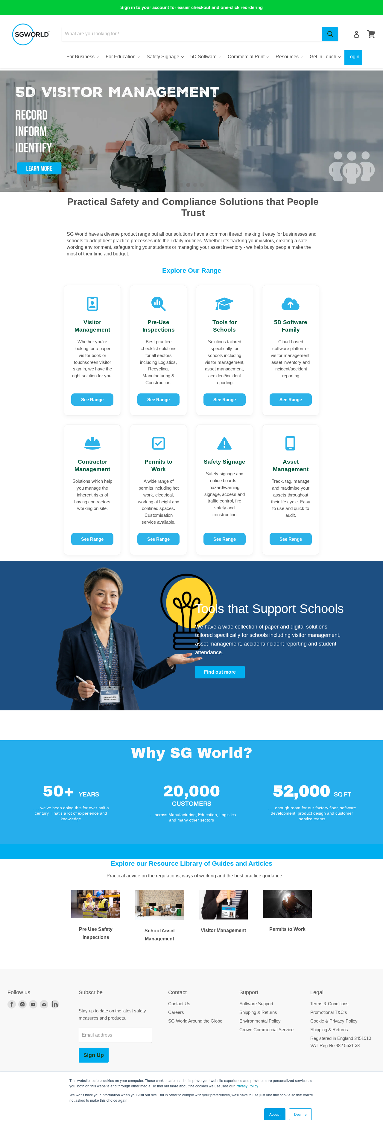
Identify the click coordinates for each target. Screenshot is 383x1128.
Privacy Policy (246, 1085)
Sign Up (93, 1055)
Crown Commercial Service (266, 1029)
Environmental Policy (260, 1020)
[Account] (356, 34)
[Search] (330, 34)
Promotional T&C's (328, 1012)
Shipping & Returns (258, 1012)
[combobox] (192, 34)
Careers (176, 1012)
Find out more (220, 672)
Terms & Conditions (329, 1003)
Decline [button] (300, 1114)
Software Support (256, 1003)
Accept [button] (274, 1114)
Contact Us (179, 1003)
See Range (92, 399)
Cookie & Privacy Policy (334, 1020)
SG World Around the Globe (195, 1020)
